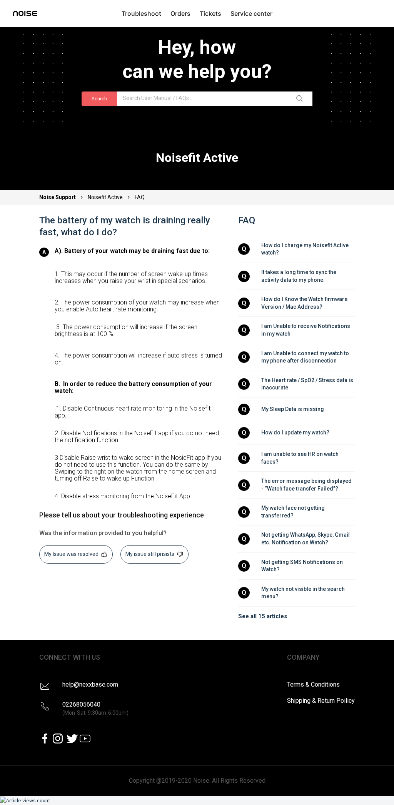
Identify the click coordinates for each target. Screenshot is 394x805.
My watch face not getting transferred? (293, 512)
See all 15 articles (262, 616)
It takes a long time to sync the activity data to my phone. (299, 276)
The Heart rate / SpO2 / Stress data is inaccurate (307, 384)
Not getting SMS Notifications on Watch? (302, 566)
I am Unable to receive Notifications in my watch (306, 330)
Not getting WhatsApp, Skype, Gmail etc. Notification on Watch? (306, 539)
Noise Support (58, 197)
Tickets (210, 13)
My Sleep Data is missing (292, 409)
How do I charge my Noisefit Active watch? (305, 249)
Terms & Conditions (313, 684)
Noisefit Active (105, 197)
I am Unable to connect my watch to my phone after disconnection (305, 357)
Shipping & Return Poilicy (321, 700)
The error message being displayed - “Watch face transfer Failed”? (307, 485)
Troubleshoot (141, 13)
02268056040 (95, 708)
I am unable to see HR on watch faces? (300, 458)
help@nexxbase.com (90, 684)
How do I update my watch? (295, 432)
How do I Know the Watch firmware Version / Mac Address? (305, 303)
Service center (251, 13)
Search (99, 98)
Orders (180, 13)
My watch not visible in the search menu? (303, 593)
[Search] (300, 98)
